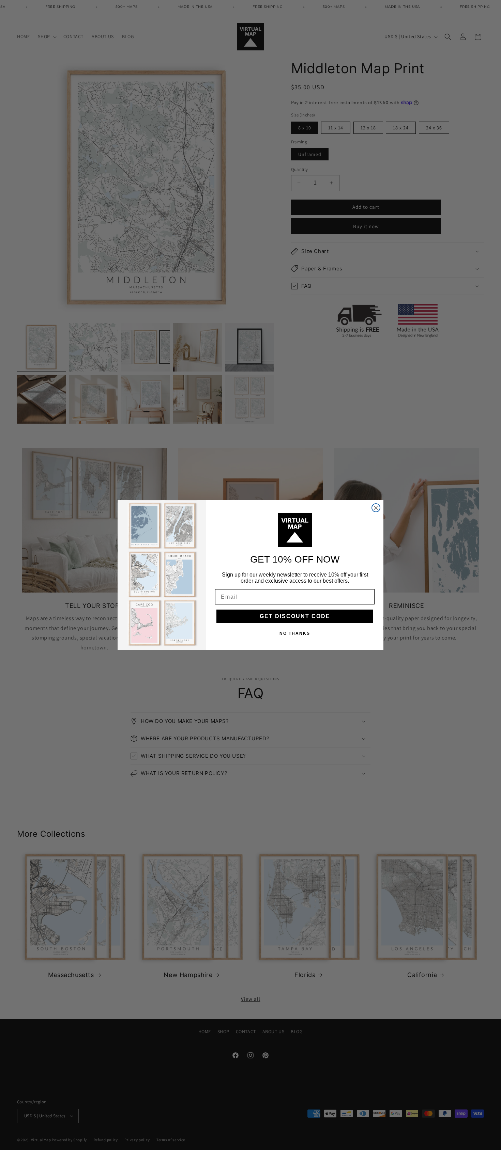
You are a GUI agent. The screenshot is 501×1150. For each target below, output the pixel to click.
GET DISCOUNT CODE (295, 616)
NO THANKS (294, 633)
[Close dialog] (376, 508)
